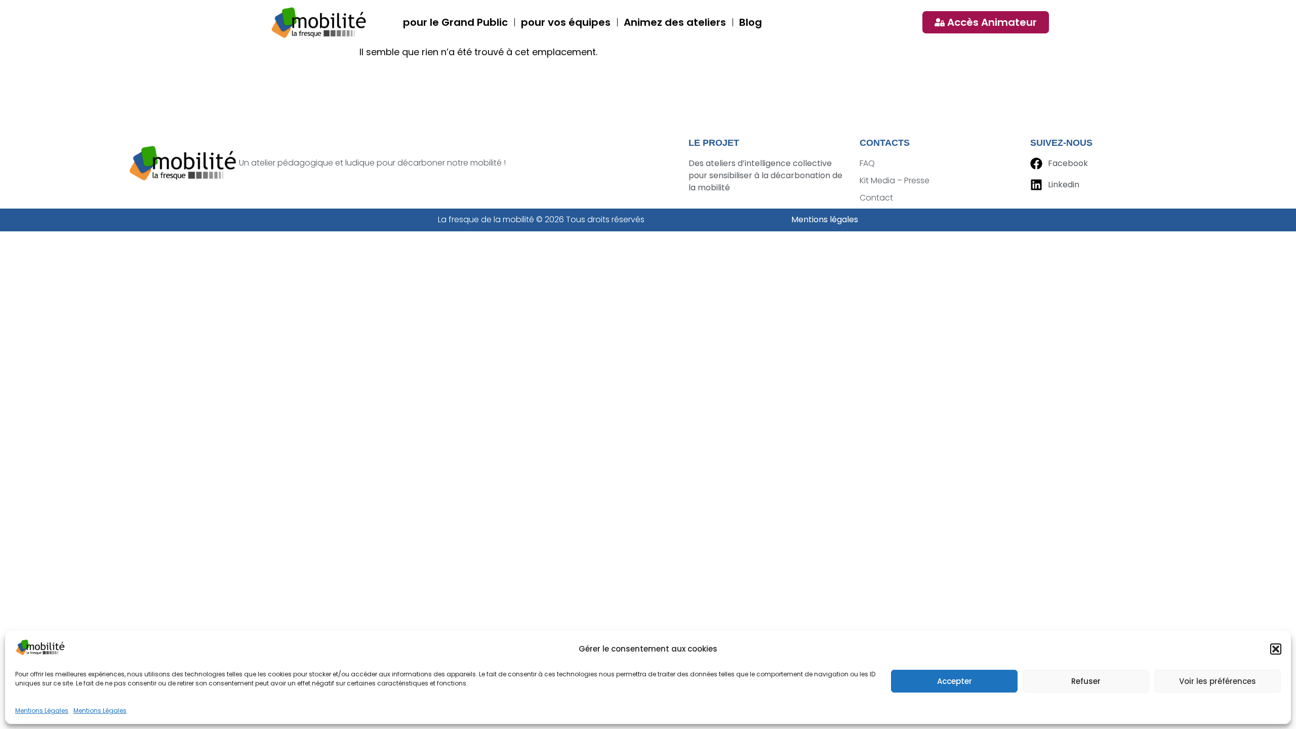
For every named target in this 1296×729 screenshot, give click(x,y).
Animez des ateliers (675, 22)
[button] (1276, 649)
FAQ (867, 163)
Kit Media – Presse (894, 180)
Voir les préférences (1217, 681)
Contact (876, 198)
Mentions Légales (41, 710)
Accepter (954, 681)
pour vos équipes (566, 22)
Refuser (1086, 681)
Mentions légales (824, 219)
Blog (750, 22)
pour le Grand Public (455, 22)
